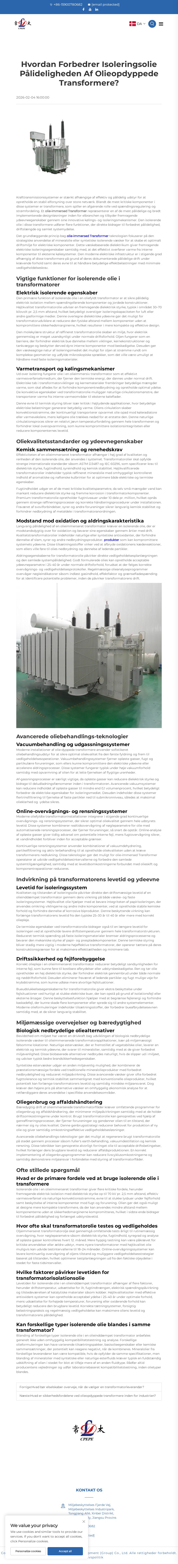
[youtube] (90, 9)
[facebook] (83, 9)
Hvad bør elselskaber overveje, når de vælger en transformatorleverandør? (87, 1387)
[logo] (22, 23)
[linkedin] (96, 9)
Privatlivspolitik (89, 1557)
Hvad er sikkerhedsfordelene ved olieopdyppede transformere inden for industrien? (93, 1396)
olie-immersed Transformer (88, 236)
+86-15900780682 (68, 4)
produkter (112, 540)
